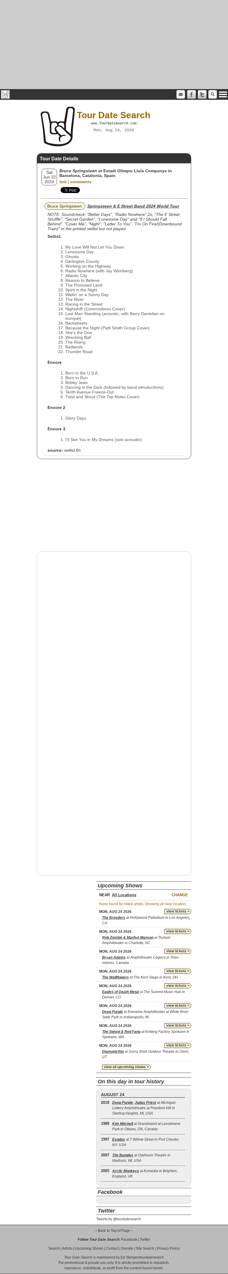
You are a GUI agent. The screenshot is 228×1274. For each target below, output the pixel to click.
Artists (67, 1248)
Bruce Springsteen (64, 206)
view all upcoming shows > (126, 1067)
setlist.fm (72, 450)
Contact (112, 1248)
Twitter (145, 1239)
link (63, 181)
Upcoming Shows (89, 1248)
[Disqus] (114, 631)
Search (54, 1248)
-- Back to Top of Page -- (114, 1231)
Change (180, 895)
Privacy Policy (168, 1248)
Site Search (145, 1248)
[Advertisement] (114, 44)
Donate (127, 1248)
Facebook (129, 1239)
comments (80, 181)
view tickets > (177, 911)
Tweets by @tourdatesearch (118, 1219)
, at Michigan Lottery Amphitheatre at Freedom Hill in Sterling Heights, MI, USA (144, 1108)
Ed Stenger (130, 1257)
